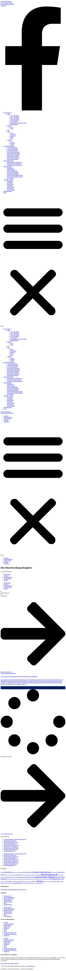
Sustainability (18, 883)
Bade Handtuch (11, 190)
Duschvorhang (7, 112)
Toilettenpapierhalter (12, 171)
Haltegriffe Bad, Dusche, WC (14, 162)
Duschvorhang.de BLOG (7, 413)
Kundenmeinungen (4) (9, 851)
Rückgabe (6, 928)
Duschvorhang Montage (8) (11, 842)
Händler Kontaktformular (10, 934)
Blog (5, 192)
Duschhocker (12, 874)
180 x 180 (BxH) (14, 120)
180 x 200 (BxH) (14, 118)
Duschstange (33, 874)
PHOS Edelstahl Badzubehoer (15, 175)
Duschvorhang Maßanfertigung (26, 877)
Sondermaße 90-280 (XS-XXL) (18, 123)
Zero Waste (36, 883)
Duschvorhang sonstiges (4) (11, 846)
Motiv (11, 133)
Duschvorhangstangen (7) (10, 843)
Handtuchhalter (11, 169)
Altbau (2, 872)
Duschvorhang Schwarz (11, 879)
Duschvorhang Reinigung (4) (11, 845)
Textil (11, 128)
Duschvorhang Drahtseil (13, 155)
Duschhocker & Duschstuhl (14, 163)
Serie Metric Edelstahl (12, 174)
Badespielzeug (10, 187)
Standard (12, 143)
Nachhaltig (3, 881)
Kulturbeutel (10, 184)
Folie (11, 127)
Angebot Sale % (8, 901)
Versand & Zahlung (9, 924)
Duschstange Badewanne (13, 153)
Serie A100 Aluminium (13, 172)
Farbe (8, 131)
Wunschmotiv (31, 883)
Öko (8, 130)
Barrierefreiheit (27, 872)
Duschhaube (10, 188)
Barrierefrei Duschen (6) (10, 840)
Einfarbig (12, 136)
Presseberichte (7, 418)
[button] (33, 261)
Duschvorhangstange (9, 146)
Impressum (6, 935)
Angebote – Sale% (8, 179)
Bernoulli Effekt (54, 872)
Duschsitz (29, 874)
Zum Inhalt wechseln (6, 1)
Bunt (11, 139)
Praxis (40, 881)
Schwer (12, 144)
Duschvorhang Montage (45, 877)
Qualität (9, 140)
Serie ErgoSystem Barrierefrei (14, 165)
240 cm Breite (13, 121)
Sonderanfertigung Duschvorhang (7, 883)
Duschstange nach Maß (13, 158)
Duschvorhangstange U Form (30, 879)
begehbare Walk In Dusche (41, 872)
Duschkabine (19, 874)
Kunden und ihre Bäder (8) (11, 849)
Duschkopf (10, 181)
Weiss (11, 137)
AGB (5, 929)
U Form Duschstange (12, 149)
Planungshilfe (28, 881)
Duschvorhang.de (49, 874)
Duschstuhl (38, 874)
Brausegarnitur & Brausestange (15, 176)
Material (9, 126)
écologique (41, 883)
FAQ (5, 931)
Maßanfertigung (14, 124)
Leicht (12, 142)
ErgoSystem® (47, 879)
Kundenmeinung (55, 879)
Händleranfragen (8, 417)
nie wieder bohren (21, 881)
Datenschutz (7, 927)
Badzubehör (10, 168)
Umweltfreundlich (25, 883)
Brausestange (7, 874)
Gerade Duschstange (12, 147)
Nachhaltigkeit (8, 881)
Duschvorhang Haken (12, 159)
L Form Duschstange (12, 150)
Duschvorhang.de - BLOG (7, 4)
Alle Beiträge (7, 574)
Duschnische (25, 874)
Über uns (6, 416)
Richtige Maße (56, 881)
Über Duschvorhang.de (10, 932)
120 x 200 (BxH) (14, 115)
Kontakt (6, 420)
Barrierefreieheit (20, 872)
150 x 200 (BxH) (14, 117)
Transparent (13, 134)
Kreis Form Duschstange (13, 152)
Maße (8, 114)
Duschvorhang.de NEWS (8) (11, 848)
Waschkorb (10, 182)
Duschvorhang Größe (11, 877)
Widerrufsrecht (7, 925)
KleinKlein (10, 185)
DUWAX (37, 879)
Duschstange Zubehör (12, 156)
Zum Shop (6, 421)
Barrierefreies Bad (8, 160)
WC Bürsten (10, 178)
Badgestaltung (7, 872)
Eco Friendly (42, 879)
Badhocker (15, 872)
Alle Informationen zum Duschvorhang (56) (15, 839)
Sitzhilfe (61, 881)
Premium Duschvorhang (47, 881)
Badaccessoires (8, 166)
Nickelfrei (14, 881)
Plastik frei (34, 881)
